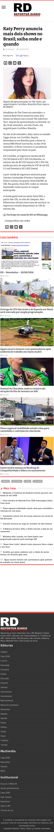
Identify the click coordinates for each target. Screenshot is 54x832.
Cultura (4, 660)
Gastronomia (6, 691)
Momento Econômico (9, 705)
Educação (5, 678)
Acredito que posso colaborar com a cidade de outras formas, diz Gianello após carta (24, 553)
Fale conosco (6, 797)
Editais (3, 674)
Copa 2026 (5, 656)
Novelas (4, 714)
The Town (37, 481)
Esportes (4, 683)
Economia (5, 669)
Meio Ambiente (7, 700)
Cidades (4, 652)
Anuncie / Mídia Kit (9, 783)
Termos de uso (7, 810)
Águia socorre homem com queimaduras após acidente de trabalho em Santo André (25, 350)
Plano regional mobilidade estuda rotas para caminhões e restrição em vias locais (24, 429)
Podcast (4, 766)
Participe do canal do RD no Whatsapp (27, 214)
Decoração (5, 665)
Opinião (4, 718)
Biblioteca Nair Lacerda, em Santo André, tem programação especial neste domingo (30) (21, 537)
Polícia (3, 722)
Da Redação (10, 49)
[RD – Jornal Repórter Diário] (27, 9)
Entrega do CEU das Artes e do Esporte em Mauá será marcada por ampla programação (26, 310)
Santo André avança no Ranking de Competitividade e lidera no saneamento (22, 469)
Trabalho (4, 740)
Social (3, 736)
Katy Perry (17, 481)
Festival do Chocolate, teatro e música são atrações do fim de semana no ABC (22, 390)
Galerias (4, 687)
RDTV (3, 771)
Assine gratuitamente (10, 788)
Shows (27, 481)
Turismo (4, 745)
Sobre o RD (5, 806)
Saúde (3, 731)
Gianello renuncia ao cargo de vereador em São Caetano (27, 523)
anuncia (6, 481)
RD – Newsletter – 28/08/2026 (17, 272)
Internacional (6, 696)
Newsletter (5, 709)
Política (4, 727)
